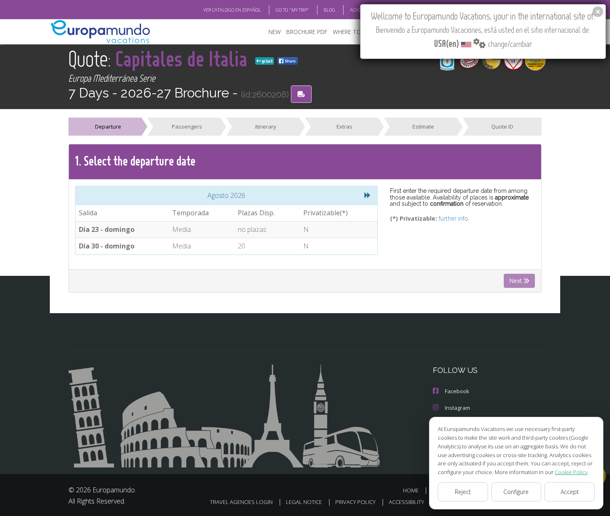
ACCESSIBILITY (406, 502)
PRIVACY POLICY (355, 502)
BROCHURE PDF (306, 32)
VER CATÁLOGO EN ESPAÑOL (232, 10)
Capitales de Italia (183, 58)
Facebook (457, 391)
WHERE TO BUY (353, 32)
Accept (570, 492)
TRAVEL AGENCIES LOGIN (241, 502)
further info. (454, 218)
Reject (463, 492)
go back (267, 61)
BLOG (329, 10)
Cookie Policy (571, 472)
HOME (411, 490)
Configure (516, 492)
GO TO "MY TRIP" (292, 10)
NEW (274, 32)
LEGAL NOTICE (304, 502)
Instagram (457, 407)
